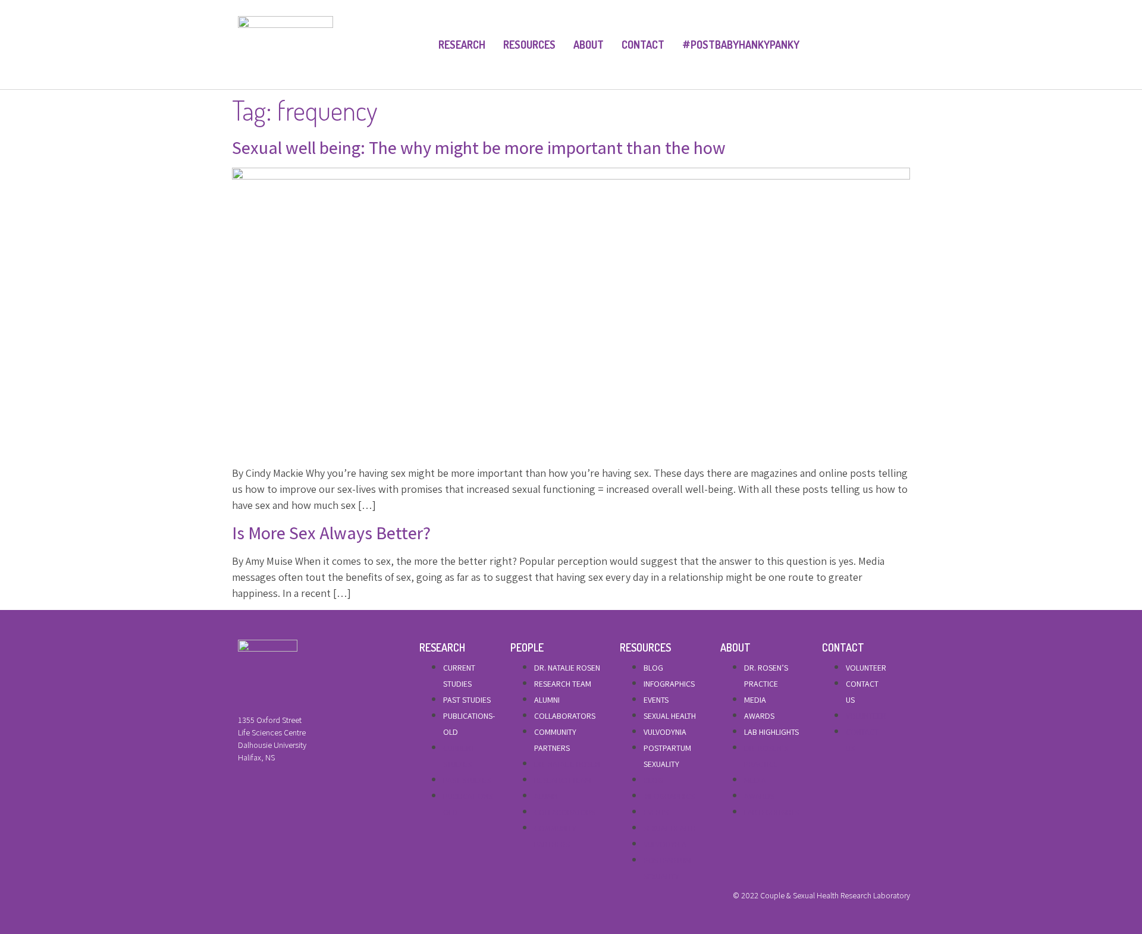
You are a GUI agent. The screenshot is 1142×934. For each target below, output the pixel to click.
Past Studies (467, 699)
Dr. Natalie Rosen (567, 667)
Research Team (562, 683)
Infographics (669, 683)
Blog (653, 667)
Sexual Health (670, 715)
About (588, 44)
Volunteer (866, 667)
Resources (529, 44)
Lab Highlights (771, 732)
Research (461, 44)
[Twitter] (261, 898)
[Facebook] (241, 898)
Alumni (547, 699)
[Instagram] (281, 898)
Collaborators (564, 715)
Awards (759, 715)
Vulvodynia (665, 732)
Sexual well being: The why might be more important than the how (479, 147)
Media (755, 699)
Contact (643, 44)
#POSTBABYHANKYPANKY (740, 44)
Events (656, 699)
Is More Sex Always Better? (331, 533)
